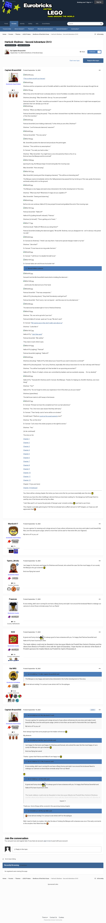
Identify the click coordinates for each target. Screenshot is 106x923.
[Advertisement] (53, 899)
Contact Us (53, 917)
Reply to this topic (93, 60)
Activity (22, 23)
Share (83, 52)
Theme (44, 917)
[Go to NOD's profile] (13, 639)
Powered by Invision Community (53, 920)
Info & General (19, 29)
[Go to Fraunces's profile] (13, 606)
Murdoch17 (13, 524)
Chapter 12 (27, 480)
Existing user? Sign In (84, 2)
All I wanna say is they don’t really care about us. (46, 323)
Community (74, 29)
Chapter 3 (26, 446)
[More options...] (100, 70)
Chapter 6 (26, 458)
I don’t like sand (37, 334)
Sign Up (98, 2)
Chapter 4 (26, 450)
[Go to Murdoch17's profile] (13, 531)
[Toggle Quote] (26, 674)
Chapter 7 (26, 461)
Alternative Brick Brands (44, 29)
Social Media (46, 23)
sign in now (47, 841)
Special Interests (61, 29)
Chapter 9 (26, 469)
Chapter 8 (26, 465)
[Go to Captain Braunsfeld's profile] (7, 52)
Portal (6, 23)
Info (37, 23)
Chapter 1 (26, 439)
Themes (30, 29)
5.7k (14, 546)
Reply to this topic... (22, 849)
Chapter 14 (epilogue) (30, 488)
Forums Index (7, 29)
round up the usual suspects (48, 416)
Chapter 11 (27, 476)
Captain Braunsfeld (18, 50)
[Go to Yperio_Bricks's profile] (13, 568)
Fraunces (13, 599)
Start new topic (75, 60)
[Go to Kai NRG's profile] (13, 675)
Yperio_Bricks (13, 561)
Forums (14, 23)
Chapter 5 (26, 454)
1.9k (14, 654)
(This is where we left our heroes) (34, 78)
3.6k (14, 583)
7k (14, 90)
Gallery (30, 23)
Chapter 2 (26, 442)
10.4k (14, 691)
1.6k (14, 621)
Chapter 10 (27, 473)
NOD (13, 632)
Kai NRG (13, 668)
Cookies (61, 917)
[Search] (101, 23)
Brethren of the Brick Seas (34, 53)
